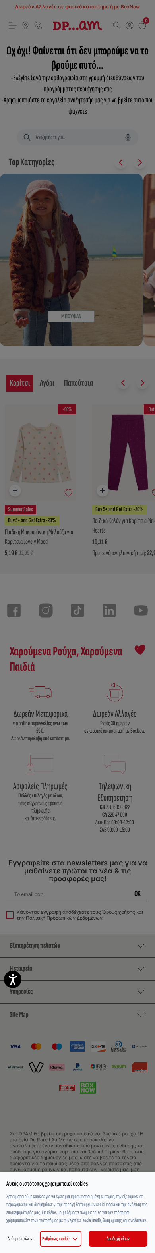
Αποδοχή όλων (118, 1238)
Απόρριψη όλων (20, 1238)
